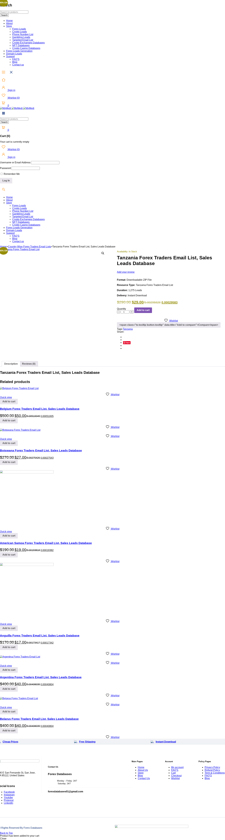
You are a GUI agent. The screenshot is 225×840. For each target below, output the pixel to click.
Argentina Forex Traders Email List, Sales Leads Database (41, 677)
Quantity (121, 308)
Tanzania (128, 329)
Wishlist (13, 98)
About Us (143, 770)
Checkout (176, 775)
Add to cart (143, 310)
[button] (103, 253)
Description (11, 363)
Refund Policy (212, 770)
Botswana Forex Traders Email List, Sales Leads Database (41, 450)
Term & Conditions (215, 773)
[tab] (11, 364)
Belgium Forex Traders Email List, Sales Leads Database (39, 408)
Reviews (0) (28, 363)
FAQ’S (174, 770)
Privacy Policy (212, 767)
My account (177, 767)
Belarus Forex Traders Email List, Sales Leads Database (39, 719)
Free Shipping (87, 741)
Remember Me (11, 174)
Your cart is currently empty (14, 141)
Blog (140, 775)
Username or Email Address (15, 162)
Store (141, 773)
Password (5, 168)
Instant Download (166, 741)
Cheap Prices (10, 741)
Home (3, 246)
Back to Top (6, 833)
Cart (173, 773)
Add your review (126, 272)
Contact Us (144, 778)
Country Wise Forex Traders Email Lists (29, 246)
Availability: (122, 251)
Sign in (11, 90)
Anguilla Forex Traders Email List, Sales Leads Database (39, 635)
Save (128, 342)
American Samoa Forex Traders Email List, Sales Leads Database (46, 543)
